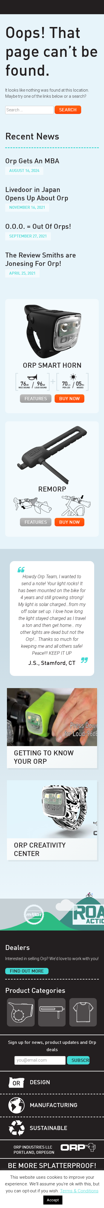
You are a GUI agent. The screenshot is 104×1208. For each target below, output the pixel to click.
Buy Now (69, 399)
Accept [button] (53, 1200)
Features (36, 399)
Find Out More (27, 971)
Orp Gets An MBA (32, 161)
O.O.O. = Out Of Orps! (38, 227)
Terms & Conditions (79, 1191)
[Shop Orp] (20, 1012)
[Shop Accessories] (83, 1012)
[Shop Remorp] (52, 1012)
